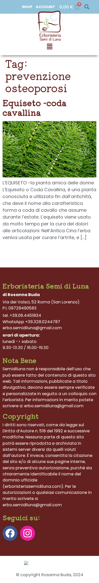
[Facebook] (10, 533)
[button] (86, 7)
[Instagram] (27, 533)
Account (45, 6)
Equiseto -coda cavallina (35, 107)
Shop (27, 6)
